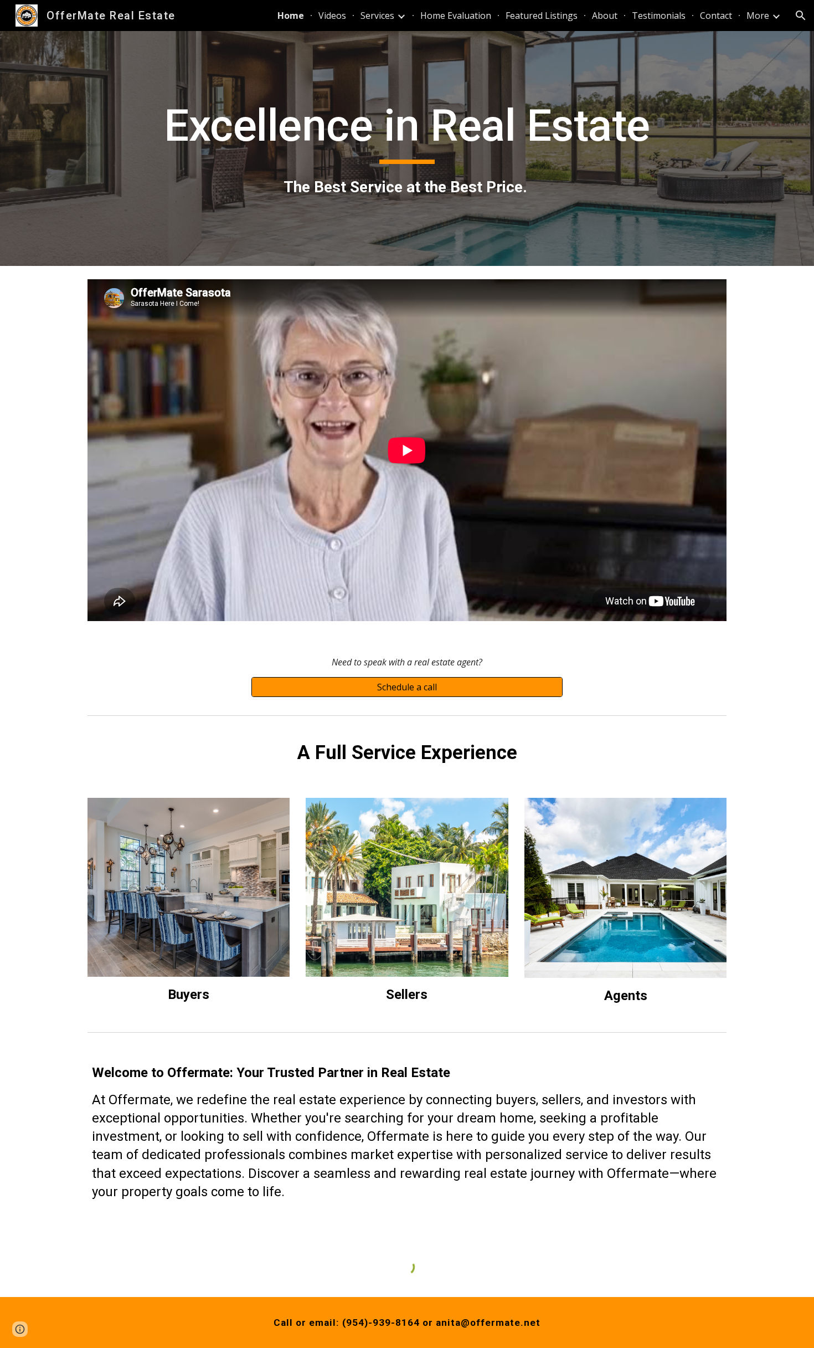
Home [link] (290, 15)
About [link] (604, 15)
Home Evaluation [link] (455, 15)
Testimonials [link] (659, 15)
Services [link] (377, 15)
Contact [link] (716, 15)
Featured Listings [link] (542, 15)
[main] (407, 148)
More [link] (757, 15)
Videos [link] (332, 15)
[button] (800, 15)
